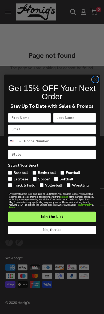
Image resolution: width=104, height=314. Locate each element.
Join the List (52, 216)
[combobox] (15, 141)
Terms (12, 207)
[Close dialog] (95, 79)
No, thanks (52, 229)
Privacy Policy (84, 204)
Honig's (64, 196)
